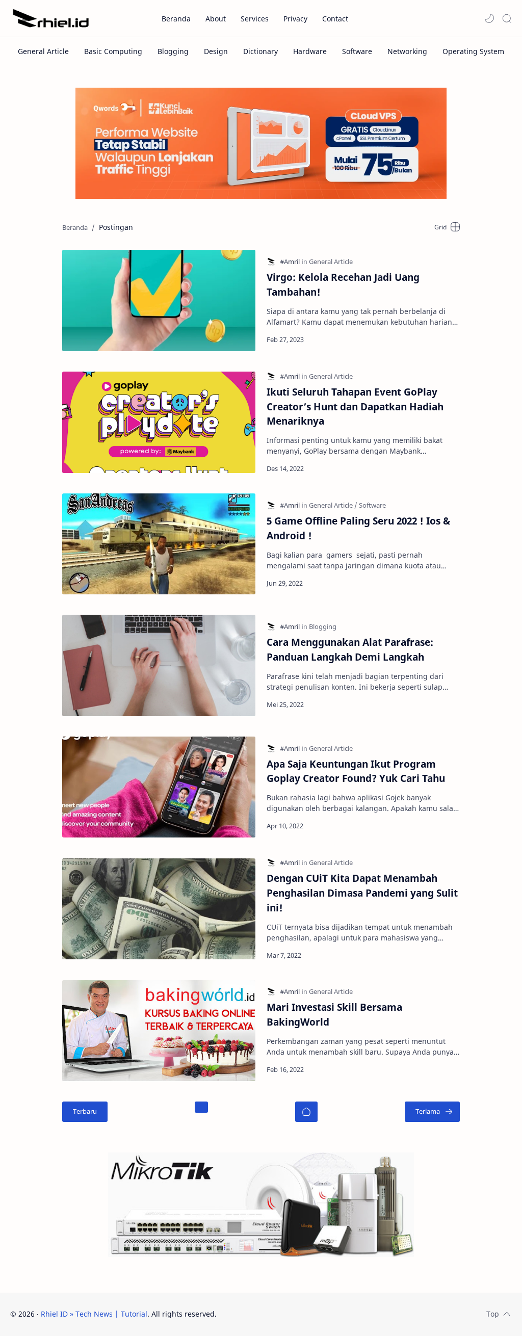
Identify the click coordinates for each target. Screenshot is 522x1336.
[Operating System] (473, 51)
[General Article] (43, 51)
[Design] (216, 51)
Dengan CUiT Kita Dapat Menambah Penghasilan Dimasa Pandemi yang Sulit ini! (362, 892)
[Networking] (407, 51)
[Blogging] (173, 51)
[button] (489, 18)
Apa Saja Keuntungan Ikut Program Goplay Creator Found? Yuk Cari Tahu (356, 771)
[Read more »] (441, 339)
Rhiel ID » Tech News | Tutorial (94, 1314)
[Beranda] (306, 1112)
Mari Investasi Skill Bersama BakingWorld (334, 1014)
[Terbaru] (85, 1112)
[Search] (506, 18)
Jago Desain (285, 1314)
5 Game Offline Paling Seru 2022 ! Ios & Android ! (358, 528)
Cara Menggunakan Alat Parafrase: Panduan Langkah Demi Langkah (350, 649)
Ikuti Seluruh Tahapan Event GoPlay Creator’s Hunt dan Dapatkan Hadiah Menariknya (355, 406)
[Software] (357, 51)
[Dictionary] (260, 51)
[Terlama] (432, 1112)
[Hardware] (310, 51)
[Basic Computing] (113, 51)
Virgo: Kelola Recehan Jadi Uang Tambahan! (343, 284)
